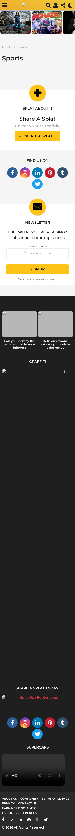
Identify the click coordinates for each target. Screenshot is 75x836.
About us (9, 798)
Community (29, 798)
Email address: (38, 246)
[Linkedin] (37, 172)
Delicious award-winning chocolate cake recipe (55, 344)
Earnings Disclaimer (19, 808)
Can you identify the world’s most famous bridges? (19, 344)
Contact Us (27, 803)
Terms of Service (55, 798)
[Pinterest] (50, 172)
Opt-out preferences (19, 813)
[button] (4, 5)
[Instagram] (25, 172)
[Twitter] (37, 184)
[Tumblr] (62, 172)
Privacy (8, 803)
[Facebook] (12, 172)
